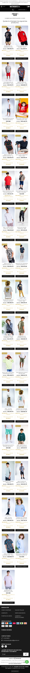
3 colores (22, 152)
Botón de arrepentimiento (15, 663)
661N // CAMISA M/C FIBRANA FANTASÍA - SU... (8, 155)
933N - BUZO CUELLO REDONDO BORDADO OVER (22, 446)
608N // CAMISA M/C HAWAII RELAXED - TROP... (22, 83)
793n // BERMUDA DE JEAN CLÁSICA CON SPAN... (22, 192)
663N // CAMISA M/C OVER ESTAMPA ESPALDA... (8, 192)
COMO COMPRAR (6, 610)
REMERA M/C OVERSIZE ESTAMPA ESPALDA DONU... (8, 300)
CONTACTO (4, 613)
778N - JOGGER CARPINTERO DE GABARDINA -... (8, 409)
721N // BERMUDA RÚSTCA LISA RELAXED (22, 373)
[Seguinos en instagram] (2, 646)
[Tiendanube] (15, 658)
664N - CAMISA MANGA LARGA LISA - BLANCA (8, 228)
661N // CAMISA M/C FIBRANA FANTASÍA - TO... (8, 264)
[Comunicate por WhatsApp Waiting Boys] (27, 661)
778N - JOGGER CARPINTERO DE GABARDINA (8, 518)
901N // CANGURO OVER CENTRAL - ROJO (21, 46)
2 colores (22, 261)
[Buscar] (12, 10)
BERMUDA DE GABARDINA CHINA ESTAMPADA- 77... (22, 264)
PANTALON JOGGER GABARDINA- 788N (21, 228)
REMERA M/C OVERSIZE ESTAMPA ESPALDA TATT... (22, 518)
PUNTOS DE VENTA (6, 616)
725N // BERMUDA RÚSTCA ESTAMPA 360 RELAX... (8, 119)
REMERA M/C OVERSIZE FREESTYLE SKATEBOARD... (8, 482)
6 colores (22, 224)
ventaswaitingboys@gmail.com (11, 640)
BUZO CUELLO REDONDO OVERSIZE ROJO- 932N (22, 119)
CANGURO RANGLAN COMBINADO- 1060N (8, 337)
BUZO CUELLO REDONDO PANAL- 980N (22, 155)
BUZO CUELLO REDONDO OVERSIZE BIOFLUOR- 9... (8, 373)
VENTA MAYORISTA (20, 613)
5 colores (22, 297)
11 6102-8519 (6, 638)
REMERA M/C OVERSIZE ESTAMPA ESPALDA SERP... (22, 409)
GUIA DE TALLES (19, 610)
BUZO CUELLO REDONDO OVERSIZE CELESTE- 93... (22, 554)
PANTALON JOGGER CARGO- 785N (21, 300)
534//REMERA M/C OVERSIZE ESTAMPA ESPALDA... (8, 46)
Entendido (15, 671)
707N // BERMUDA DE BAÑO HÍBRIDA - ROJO (8, 83)
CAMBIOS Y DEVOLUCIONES (19, 616)
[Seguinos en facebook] (6, 646)
